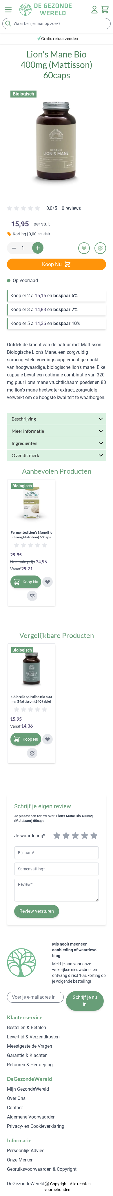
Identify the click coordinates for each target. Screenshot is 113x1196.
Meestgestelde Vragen (29, 1046)
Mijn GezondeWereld (28, 1089)
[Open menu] (8, 9)
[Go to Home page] (45, 9)
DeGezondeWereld (25, 1183)
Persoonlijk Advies (25, 1150)
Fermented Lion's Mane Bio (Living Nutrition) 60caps (31, 534)
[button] (56, 140)
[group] (44, 211)
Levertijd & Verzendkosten (33, 1037)
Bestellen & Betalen (26, 1027)
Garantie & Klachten (27, 1055)
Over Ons (16, 1098)
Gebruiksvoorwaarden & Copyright (41, 1169)
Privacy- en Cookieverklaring (35, 1126)
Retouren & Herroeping (30, 1064)
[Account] (94, 9)
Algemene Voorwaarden (31, 1117)
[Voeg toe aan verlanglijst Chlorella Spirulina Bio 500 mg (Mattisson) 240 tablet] (47, 739)
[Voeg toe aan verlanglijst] (84, 248)
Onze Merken (20, 1160)
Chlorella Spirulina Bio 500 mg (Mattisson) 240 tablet (31, 698)
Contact (15, 1107)
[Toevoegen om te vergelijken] (100, 248)
